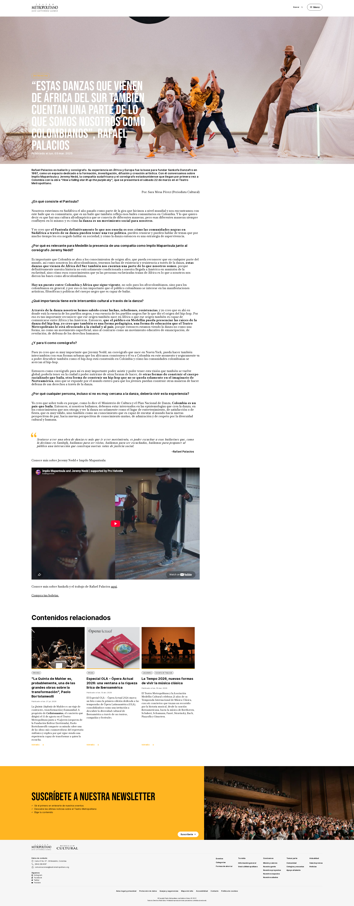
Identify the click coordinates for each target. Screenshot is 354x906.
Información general (247, 863)
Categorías (221, 862)
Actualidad (314, 858)
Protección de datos (148, 891)
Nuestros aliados (270, 877)
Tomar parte (292, 858)
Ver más (36, 745)
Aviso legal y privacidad (126, 891)
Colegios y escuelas (295, 867)
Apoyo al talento (294, 870)
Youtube (37, 883)
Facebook (38, 878)
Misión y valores (270, 863)
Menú (316, 7)
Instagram (38, 875)
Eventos (219, 859)
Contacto (214, 891)
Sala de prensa (315, 863)
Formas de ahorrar (224, 866)
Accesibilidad (202, 891)
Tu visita (241, 858)
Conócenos (268, 858)
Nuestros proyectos (272, 870)
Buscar (296, 7)
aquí (114, 586)
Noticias (313, 867)
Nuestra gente (269, 867)
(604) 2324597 (41, 864)
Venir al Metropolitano (248, 867)
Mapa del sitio (187, 891)
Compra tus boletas (45, 595)
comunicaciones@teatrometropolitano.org (52, 867)
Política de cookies (229, 891)
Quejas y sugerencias (169, 891)
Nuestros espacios (271, 874)
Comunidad (292, 863)
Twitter (36, 880)
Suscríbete (187, 834)
